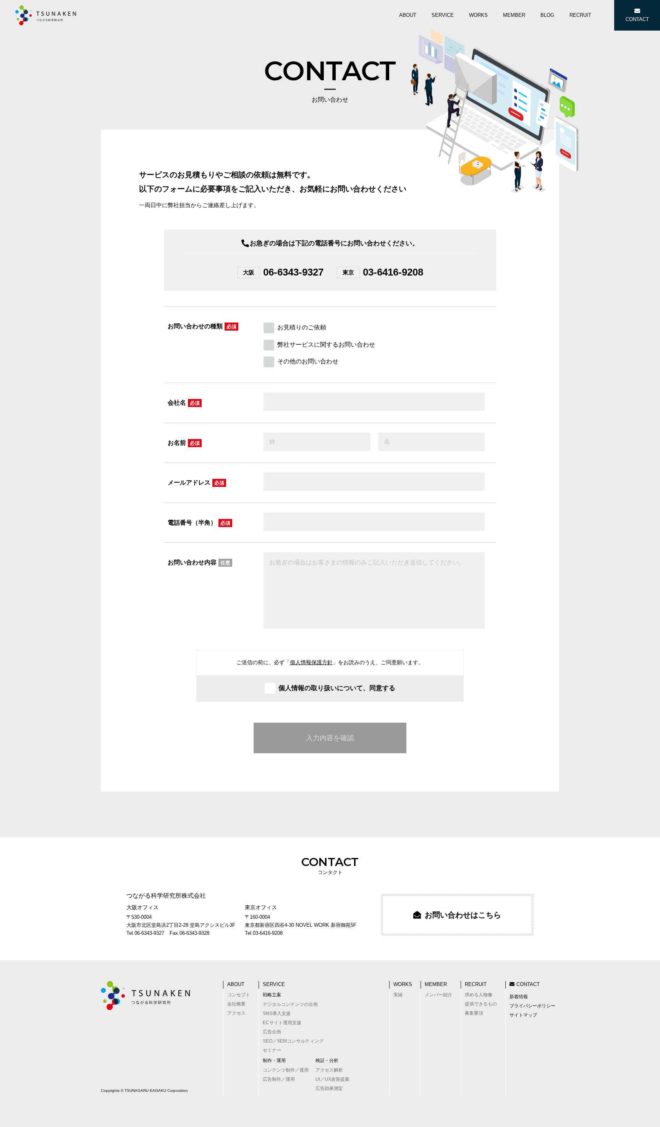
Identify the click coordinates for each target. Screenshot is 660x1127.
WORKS (402, 984)
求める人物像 (478, 994)
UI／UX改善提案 (332, 1079)
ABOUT (235, 984)
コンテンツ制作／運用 (286, 1070)
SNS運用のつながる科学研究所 (46, 15)
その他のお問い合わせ (307, 361)
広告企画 (272, 1032)
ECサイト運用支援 (282, 1022)
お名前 (184, 442)
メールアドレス (196, 482)
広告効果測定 (329, 1088)
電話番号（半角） (199, 522)
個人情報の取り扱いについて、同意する (336, 688)
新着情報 (519, 996)
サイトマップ (523, 1015)
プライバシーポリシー (532, 1006)
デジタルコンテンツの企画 (290, 1004)
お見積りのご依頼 (301, 327)
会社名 (184, 402)
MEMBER (436, 984)
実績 (398, 994)
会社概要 (236, 1004)
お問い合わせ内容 (199, 562)
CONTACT (528, 984)
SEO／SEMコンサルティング (293, 1041)
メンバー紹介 (438, 994)
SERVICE (274, 984)
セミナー (272, 1050)
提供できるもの (481, 1004)
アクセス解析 (329, 1070)
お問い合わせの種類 (202, 326)
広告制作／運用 (279, 1079)
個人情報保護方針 (311, 662)
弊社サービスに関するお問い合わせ (326, 344)
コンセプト (238, 994)
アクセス (236, 1013)
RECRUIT (476, 984)
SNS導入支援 (277, 1013)
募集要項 (474, 1013)
